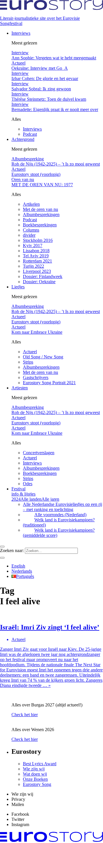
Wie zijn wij (34, 768)
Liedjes (18, 286)
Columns (31, 230)
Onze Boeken (35, 779)
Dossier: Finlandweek (42, 276)
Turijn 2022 (33, 266)
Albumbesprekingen (41, 214)
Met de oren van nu (40, 209)
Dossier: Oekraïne (39, 281)
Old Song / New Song (43, 356)
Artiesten (19, 387)
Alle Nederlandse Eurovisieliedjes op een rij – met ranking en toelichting (62, 507)
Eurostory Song (37, 784)
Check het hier (24, 714)
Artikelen (31, 204)
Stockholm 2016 (38, 240)
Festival (23, 491)
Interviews (20, 33)
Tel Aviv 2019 (36, 255)
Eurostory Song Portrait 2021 (49, 382)
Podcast (30, 134)
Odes (27, 483)
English (18, 566)
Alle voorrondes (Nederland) (60, 514)
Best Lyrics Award (39, 763)
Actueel (30, 351)
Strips (28, 362)
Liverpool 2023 (37, 271)
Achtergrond (22, 139)
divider (29, 235)
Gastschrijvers (35, 377)
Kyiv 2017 (32, 245)
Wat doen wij (35, 774)
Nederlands (21, 571)
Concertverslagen (38, 452)
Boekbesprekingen (40, 224)
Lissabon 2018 (36, 250)
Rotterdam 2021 (37, 261)
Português (25, 576)
